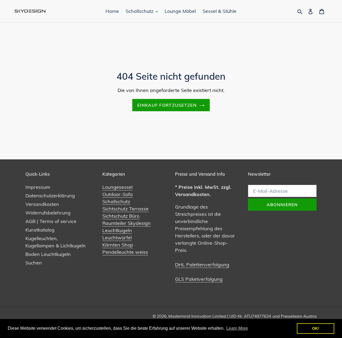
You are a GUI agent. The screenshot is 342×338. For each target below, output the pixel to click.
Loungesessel (117, 187)
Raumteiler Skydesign (126, 223)
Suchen (33, 263)
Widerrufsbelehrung (48, 213)
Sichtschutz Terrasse (125, 209)
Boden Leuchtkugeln (48, 254)
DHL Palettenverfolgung (202, 265)
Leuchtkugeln (117, 230)
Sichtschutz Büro (120, 216)
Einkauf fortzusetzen (167, 105)
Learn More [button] (237, 328)
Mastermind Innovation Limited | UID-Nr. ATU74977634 (219, 316)
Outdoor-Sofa (117, 194)
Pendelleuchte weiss (125, 252)
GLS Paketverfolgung (199, 279)
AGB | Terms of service (50, 221)
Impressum (37, 187)
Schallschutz (116, 201)
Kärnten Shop (117, 245)
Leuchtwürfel (117, 238)
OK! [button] (315, 328)
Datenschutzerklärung (50, 196)
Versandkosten (42, 204)
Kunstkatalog (40, 230)
